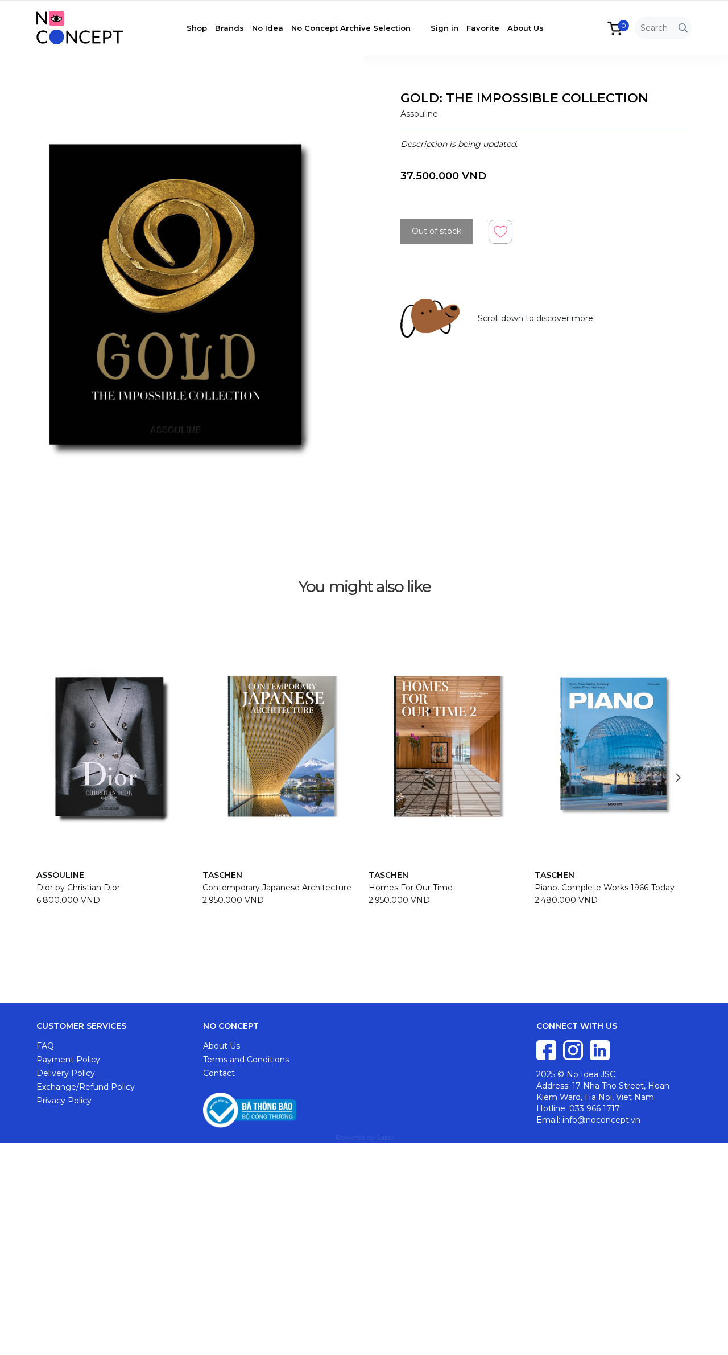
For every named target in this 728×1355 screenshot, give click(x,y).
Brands (229, 27)
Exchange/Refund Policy (85, 1087)
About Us (525, 27)
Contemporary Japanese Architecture (276, 887)
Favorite (482, 27)
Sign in (444, 27)
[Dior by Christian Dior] (114, 746)
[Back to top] (708, 1335)
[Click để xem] (182, 297)
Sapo (385, 1137)
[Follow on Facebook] (547, 1049)
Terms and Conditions (246, 1059)
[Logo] (88, 27)
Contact (219, 1073)
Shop (197, 27)
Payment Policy (68, 1059)
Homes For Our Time (411, 887)
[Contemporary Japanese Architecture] (280, 746)
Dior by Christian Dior (78, 887)
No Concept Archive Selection (351, 27)
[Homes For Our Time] (447, 746)
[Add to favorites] (500, 231)
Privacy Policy (64, 1100)
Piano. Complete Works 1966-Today (605, 887)
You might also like (364, 586)
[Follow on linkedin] (600, 1049)
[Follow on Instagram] (574, 1049)
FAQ (45, 1046)
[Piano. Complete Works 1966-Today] (613, 746)
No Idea (267, 27)
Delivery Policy (65, 1073)
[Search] (683, 28)
